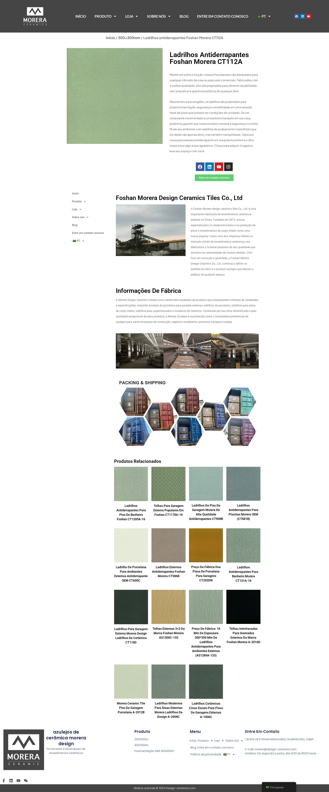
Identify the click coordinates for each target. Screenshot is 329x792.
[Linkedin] (302, 16)
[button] (120, 351)
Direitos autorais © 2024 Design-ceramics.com (165, 788)
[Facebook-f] (4, 781)
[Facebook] (296, 16)
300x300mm (129, 37)
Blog (184, 16)
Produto (203, 741)
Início (80, 16)
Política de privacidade (205, 754)
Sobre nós (156, 16)
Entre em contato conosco (222, 16)
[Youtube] (308, 16)
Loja (129, 16)
